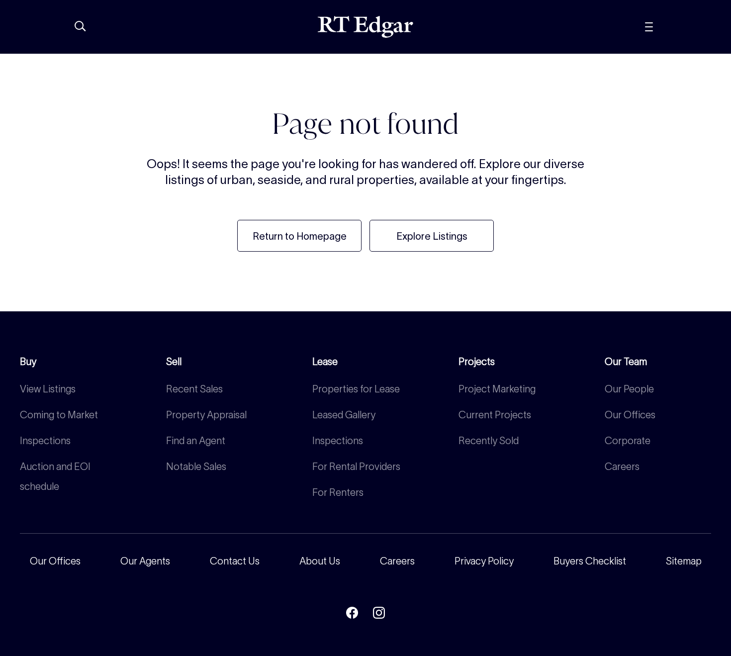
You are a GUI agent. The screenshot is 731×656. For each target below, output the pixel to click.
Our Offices (630, 414)
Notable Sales (196, 466)
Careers (622, 466)
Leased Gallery (343, 414)
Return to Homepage (300, 236)
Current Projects (494, 414)
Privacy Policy (484, 561)
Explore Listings (431, 236)
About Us (319, 561)
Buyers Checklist (589, 561)
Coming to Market (59, 414)
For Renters (338, 492)
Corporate (627, 440)
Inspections (45, 440)
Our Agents (145, 561)
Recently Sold (488, 440)
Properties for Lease (356, 388)
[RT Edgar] (365, 27)
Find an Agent (195, 440)
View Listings (48, 388)
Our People (629, 388)
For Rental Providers (356, 466)
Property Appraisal (206, 414)
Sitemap (684, 561)
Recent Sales (194, 388)
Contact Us (235, 561)
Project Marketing (497, 388)
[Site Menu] (671, 26)
